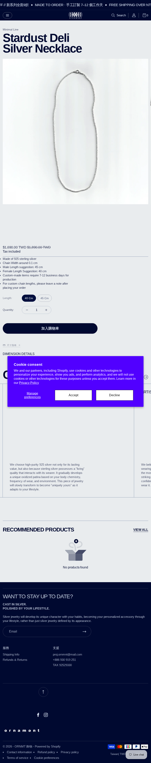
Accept (73, 395)
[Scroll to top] (43, 692)
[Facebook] (38, 714)
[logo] (75, 15)
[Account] (135, 15)
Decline (114, 395)
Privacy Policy (29, 382)
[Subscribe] (84, 631)
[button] (7, 15)
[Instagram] (45, 714)
